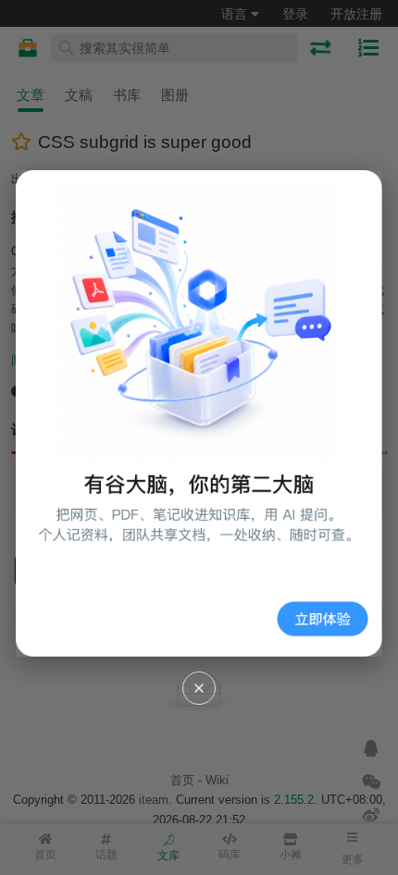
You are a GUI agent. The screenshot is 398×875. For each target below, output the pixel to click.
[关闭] (199, 688)
